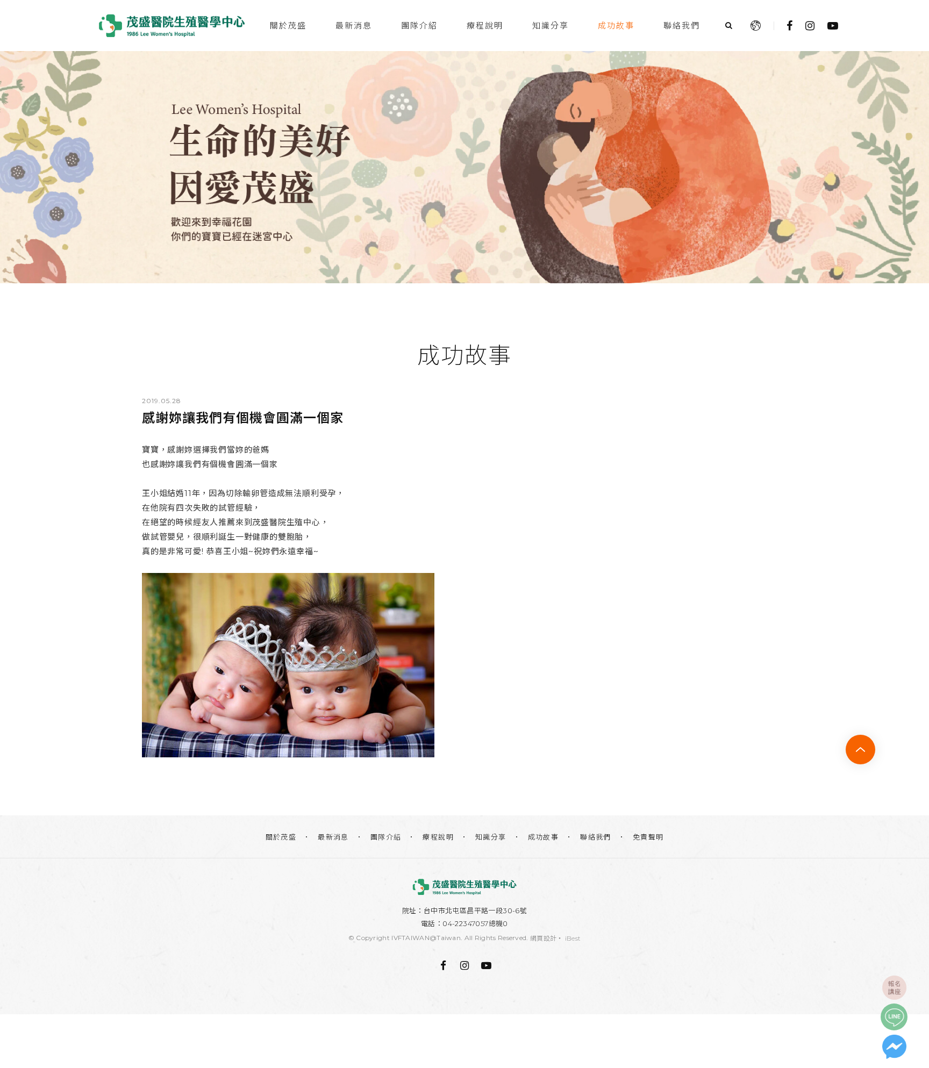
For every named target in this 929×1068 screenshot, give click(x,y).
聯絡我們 (681, 25)
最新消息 (353, 25)
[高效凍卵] (464, 167)
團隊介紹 (419, 25)
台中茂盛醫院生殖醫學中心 (171, 25)
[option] (464, 167)
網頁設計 (543, 938)
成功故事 (616, 25)
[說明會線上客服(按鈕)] (894, 987)
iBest (573, 938)
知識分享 (550, 25)
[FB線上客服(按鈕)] (894, 1046)
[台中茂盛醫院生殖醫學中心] (464, 887)
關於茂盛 (288, 25)
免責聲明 (648, 837)
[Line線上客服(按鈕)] (894, 1017)
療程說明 (485, 25)
